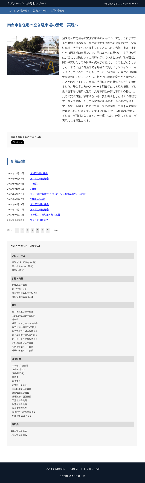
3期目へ (34, 189)
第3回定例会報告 (39, 173)
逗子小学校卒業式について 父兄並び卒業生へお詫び (57, 194)
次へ (56, 230)
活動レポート (40, 10)
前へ (9, 230)
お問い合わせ (57, 10)
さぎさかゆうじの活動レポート (27, 3)
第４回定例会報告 (39, 204)
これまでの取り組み (19, 10)
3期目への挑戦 (37, 199)
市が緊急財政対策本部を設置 (45, 215)
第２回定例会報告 (39, 178)
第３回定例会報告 (39, 209)
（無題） (34, 184)
